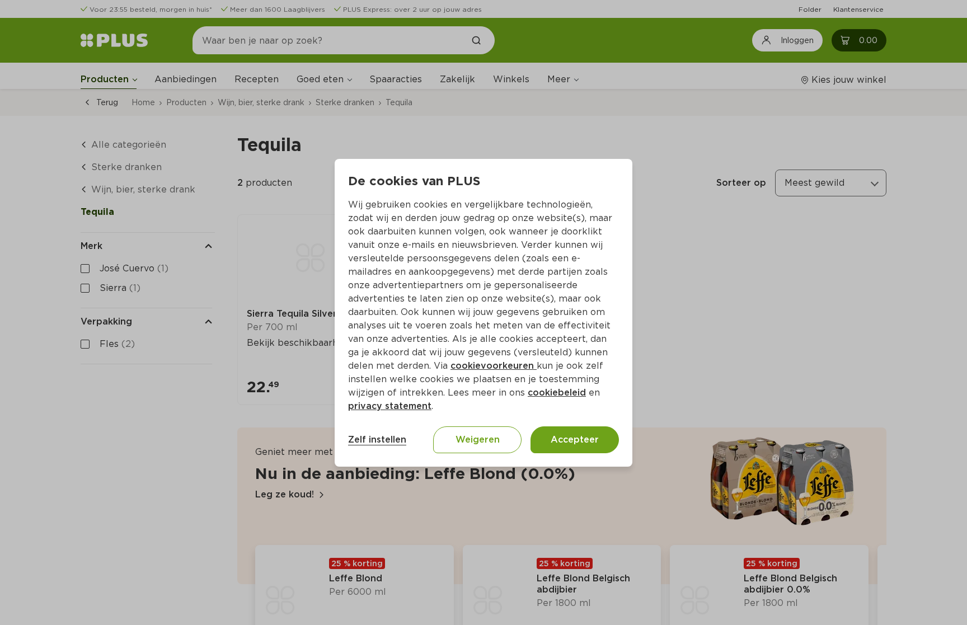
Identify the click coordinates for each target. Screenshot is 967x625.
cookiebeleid (557, 392)
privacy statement (389, 406)
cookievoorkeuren (493, 365)
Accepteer (575, 439)
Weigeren (478, 439)
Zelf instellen (377, 439)
